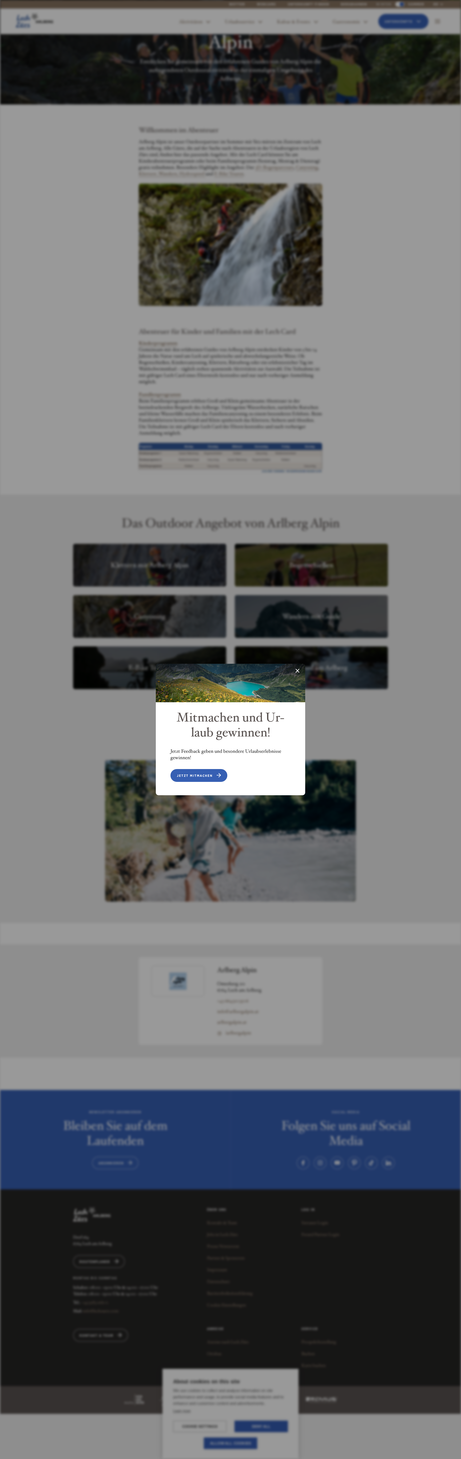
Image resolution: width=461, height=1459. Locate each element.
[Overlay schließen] (297, 671)
